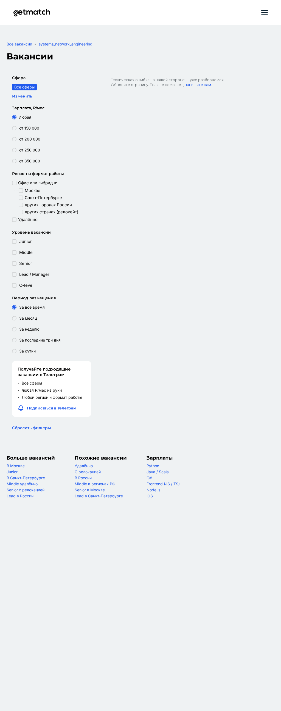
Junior (12, 471)
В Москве (16, 465)
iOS (150, 496)
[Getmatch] (31, 12)
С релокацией (88, 471)
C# (149, 477)
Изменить (22, 96)
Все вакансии (19, 44)
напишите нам (198, 84)
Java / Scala (158, 471)
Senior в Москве (90, 490)
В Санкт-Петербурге (26, 477)
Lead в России (20, 496)
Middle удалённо (22, 483)
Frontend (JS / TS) (163, 483)
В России (83, 477)
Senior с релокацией (25, 490)
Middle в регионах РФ (95, 483)
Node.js (153, 490)
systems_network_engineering (65, 44)
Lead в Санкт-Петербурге (99, 496)
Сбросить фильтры (31, 427)
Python (153, 465)
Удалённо (84, 465)
